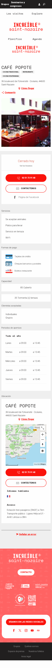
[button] (44, 4)
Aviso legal (26, 656)
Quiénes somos (32, 646)
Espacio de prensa (16, 651)
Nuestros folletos (36, 651)
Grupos (16, 646)
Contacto (26, 572)
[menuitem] (15, 13)
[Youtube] (32, 630)
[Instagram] (26, 630)
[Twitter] (20, 630)
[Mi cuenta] (39, 4)
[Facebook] (14, 630)
